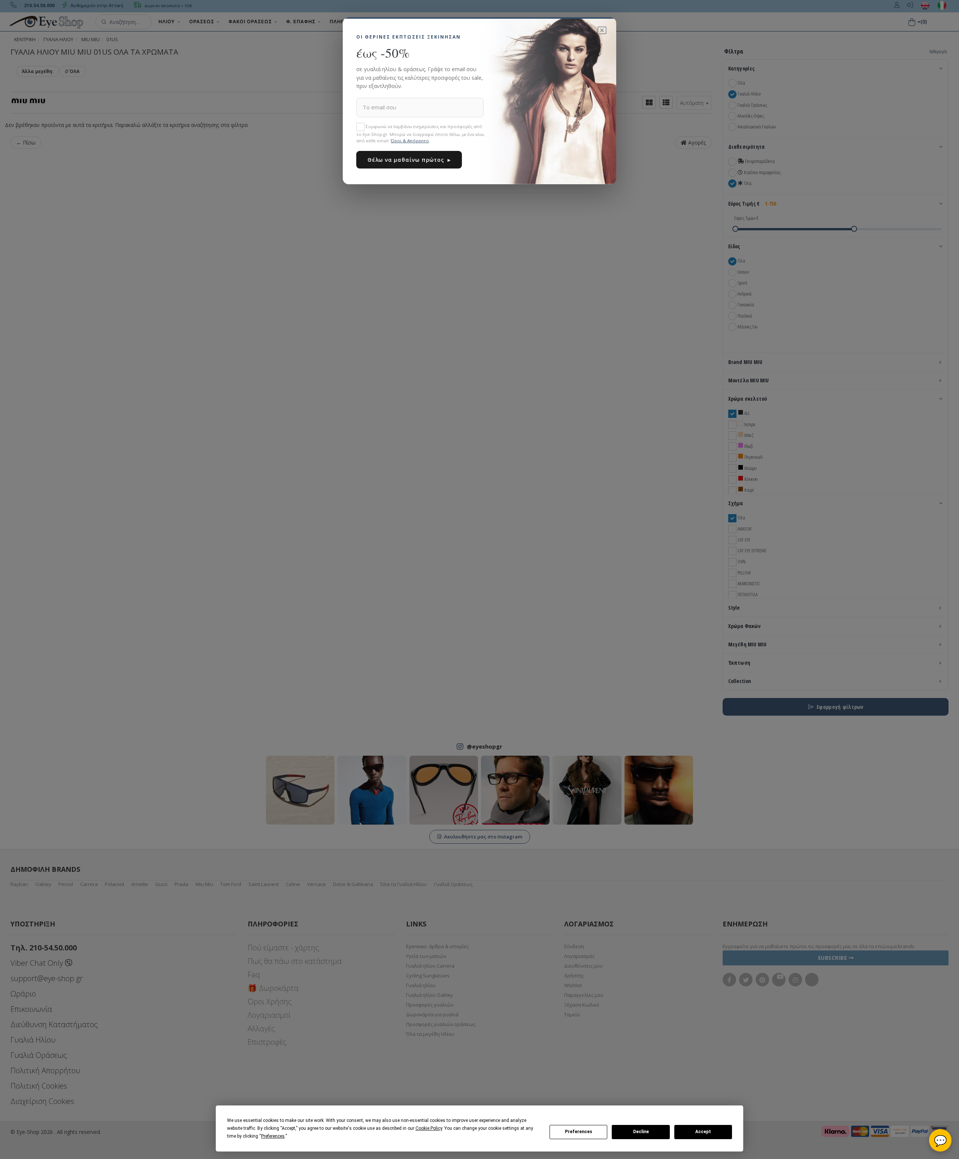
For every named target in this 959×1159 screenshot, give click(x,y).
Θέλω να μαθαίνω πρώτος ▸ (409, 159)
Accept (703, 1131)
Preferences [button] (273, 1136)
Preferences (578, 1131)
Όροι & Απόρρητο (410, 140)
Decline (641, 1131)
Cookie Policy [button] (428, 1128)
